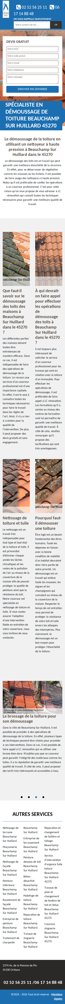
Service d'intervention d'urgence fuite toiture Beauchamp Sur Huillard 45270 (53, 868)
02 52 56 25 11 (34, 7)
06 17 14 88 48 (48, 982)
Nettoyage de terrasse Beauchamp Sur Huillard (10, 835)
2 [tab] (29, 797)
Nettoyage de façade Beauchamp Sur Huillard (10, 868)
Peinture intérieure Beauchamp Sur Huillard (10, 887)
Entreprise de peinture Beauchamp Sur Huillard (10, 926)
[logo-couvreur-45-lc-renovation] (6, 15)
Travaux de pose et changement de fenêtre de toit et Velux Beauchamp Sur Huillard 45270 (52, 903)
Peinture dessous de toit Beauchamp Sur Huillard (32, 864)
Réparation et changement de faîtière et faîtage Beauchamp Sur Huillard (52, 839)
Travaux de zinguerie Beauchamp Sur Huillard (30, 940)
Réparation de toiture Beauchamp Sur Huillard (31, 921)
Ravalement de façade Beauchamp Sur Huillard (11, 907)
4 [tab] (43, 797)
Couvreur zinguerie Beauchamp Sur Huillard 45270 (51, 933)
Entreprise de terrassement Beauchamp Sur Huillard (31, 845)
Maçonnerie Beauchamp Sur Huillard (10, 851)
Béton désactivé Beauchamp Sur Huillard (30, 883)
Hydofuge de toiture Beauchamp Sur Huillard (30, 902)
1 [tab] (22, 797)
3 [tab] (36, 797)
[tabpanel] (32, 728)
